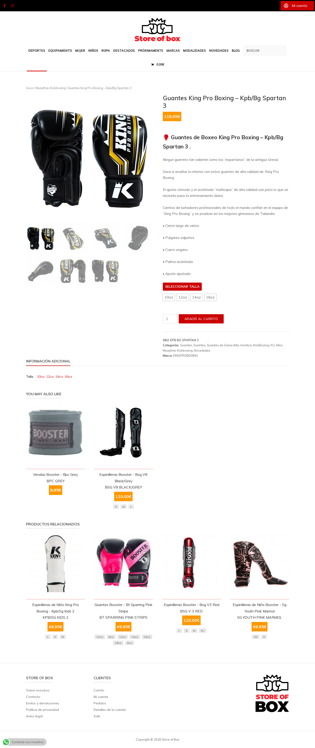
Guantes (186, 345)
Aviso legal (34, 716)
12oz (50, 376)
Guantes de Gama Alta (223, 345)
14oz (59, 376)
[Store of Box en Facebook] (4, 5)
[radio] (169, 297)
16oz (68, 376)
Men (279, 345)
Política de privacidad (42, 710)
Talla (194, 286)
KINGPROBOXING (185, 355)
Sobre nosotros (38, 690)
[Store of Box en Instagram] (12, 5)
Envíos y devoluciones (42, 703)
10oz (41, 376)
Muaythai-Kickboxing (50, 88)
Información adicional (48, 361)
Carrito (99, 690)
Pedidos (100, 703)
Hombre (246, 345)
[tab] (48, 362)
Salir (97, 716)
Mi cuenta (101, 697)
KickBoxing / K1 (264, 345)
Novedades (202, 350)
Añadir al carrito (201, 319)
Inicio (29, 88)
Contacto (33, 697)
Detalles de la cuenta (110, 710)
